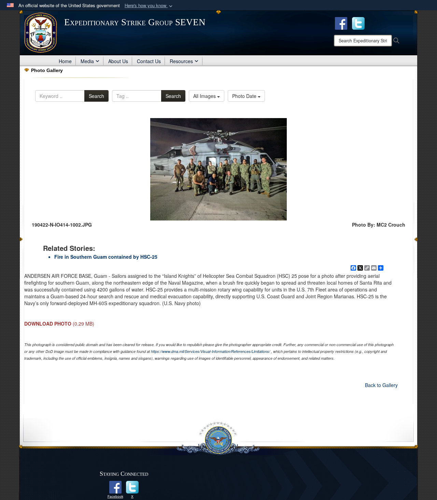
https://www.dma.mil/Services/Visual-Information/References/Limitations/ (210, 351)
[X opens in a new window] (358, 22)
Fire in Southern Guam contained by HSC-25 (105, 256)
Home (65, 61)
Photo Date (245, 95)
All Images (205, 95)
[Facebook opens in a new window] (341, 22)
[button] (149, 5)
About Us (118, 61)
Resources (181, 61)
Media (87, 61)
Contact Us (149, 61)
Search (96, 95)
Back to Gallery (381, 385)
